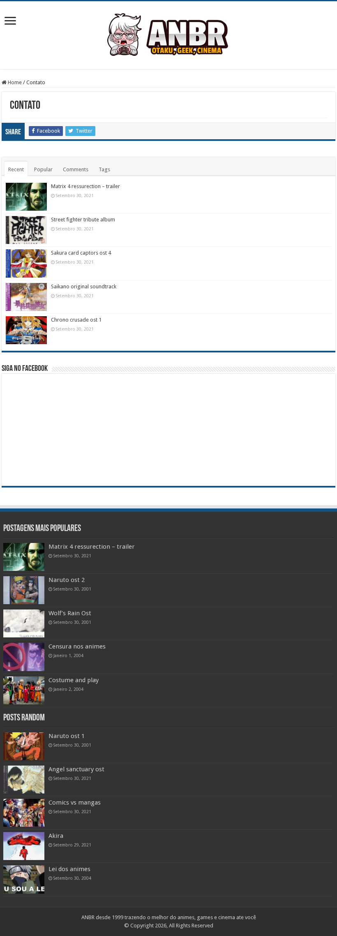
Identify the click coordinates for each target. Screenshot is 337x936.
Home (14, 82)
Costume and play (73, 680)
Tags (104, 169)
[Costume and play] (23, 690)
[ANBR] (169, 34)
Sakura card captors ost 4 (81, 253)
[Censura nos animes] (23, 657)
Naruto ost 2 (66, 580)
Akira (55, 835)
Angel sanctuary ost (76, 769)
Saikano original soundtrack (83, 286)
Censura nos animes (77, 646)
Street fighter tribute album (83, 219)
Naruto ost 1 (66, 736)
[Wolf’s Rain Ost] (23, 623)
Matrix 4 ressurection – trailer (85, 186)
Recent (16, 169)
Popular (43, 169)
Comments (75, 169)
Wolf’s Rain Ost (69, 613)
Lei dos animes (69, 869)
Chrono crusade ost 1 (76, 320)
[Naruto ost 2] (23, 590)
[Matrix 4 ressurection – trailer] (23, 557)
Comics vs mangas (74, 802)
